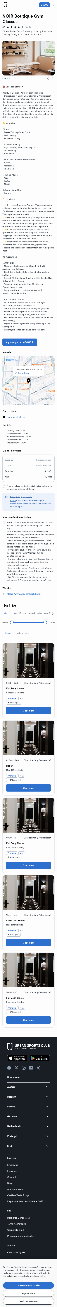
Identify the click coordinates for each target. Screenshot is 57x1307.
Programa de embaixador (20, 1235)
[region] (28, 1283)
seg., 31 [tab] (17, 613)
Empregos (12, 1164)
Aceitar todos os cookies (28, 1285)
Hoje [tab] (5, 613)
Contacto (12, 1177)
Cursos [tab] (8, 633)
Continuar (28, 710)
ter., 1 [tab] (25, 613)
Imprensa (12, 1170)
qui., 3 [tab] (40, 613)
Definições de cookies (28, 1301)
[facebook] (9, 1068)
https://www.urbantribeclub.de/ (24, 593)
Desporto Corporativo (19, 1217)
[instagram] (24, 1068)
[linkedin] (31, 1068)
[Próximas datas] (53, 613)
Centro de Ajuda (16, 1252)
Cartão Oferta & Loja (18, 1195)
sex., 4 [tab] (47, 613)
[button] (28, 1086)
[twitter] (16, 1068)
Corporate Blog (15, 1229)
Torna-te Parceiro (16, 1223)
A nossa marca (15, 1189)
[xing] (38, 1068)
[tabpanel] (28, 834)
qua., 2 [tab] (32, 613)
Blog (9, 1183)
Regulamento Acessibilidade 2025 (25, 1201)
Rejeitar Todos (28, 1293)
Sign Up (44, 4)
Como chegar (23, 373)
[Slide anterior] (48, 78)
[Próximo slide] (53, 78)
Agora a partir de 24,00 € (19, 342)
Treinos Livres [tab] (22, 633)
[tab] (2, 78)
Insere (13, 500)
